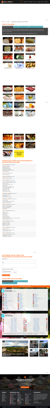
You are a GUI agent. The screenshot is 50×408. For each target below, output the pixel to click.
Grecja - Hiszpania (14, 318)
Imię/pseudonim (4, 258)
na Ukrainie (36, 304)
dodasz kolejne (9, 31)
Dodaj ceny (26, 1)
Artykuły (35, 1)
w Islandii (20, 300)
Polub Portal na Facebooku (25, 286)
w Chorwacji (6, 305)
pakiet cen (14, 198)
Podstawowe (7, 26)
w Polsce (35, 293)
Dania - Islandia (36, 325)
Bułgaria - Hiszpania (36, 327)
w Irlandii (20, 299)
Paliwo (33, 26)
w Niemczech (21, 306)
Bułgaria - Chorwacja (13, 327)
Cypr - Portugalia (36, 318)
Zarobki (39, 1)
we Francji (20, 296)
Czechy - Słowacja (36, 326)
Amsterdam (13, 227)
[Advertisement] (25, 12)
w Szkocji (35, 299)
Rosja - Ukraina (36, 324)
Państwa (21, 1)
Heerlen (13, 176)
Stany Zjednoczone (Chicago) (20, 395)
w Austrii (5, 298)
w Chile (5, 304)
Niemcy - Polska (13, 319)
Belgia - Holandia (13, 320)
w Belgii (5, 299)
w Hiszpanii (21, 298)
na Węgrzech (36, 305)
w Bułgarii (5, 303)
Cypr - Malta (36, 323)
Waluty (42, 1)
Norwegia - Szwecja (13, 330)
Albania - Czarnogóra (13, 326)
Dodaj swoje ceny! (25, 387)
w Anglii (5, 296)
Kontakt (46, 1)
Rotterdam (13, 164)
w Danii (20, 293)
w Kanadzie (21, 303)
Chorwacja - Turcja (36, 319)
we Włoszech (36, 306)
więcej (25, 311)
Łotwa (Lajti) (13, 403)
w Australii (5, 297)
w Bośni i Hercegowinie (7, 300)
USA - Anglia (36, 331)
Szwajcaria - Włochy (13, 331)
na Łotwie (20, 304)
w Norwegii (21, 307)
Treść (3, 262)
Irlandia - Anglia (13, 325)
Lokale (16, 26)
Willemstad (13, 210)
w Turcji (35, 303)
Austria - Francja (13, 323)
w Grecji (20, 297)
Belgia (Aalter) (28, 403)
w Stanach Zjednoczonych (38, 298)
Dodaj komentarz (6, 275)
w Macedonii (21, 305)
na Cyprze (5, 306)
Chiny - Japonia (36, 320)
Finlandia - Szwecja (14, 324)
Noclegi (23, 26)
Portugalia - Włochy (36, 330)
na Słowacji (36, 297)
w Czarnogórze (6, 307)
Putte (11, 173)
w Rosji (35, 296)
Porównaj (31, 1)
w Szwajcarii (36, 300)
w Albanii (5, 293)
